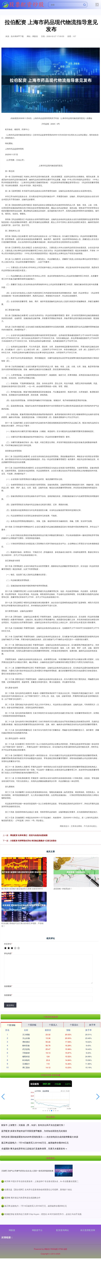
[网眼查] (23, 4)
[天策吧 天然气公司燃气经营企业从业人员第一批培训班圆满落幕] (64, 1171)
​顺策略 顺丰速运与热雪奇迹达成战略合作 (22, 1197)
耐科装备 (26, 1045)
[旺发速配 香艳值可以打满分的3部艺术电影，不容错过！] (24, 906)
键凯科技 (26, 1056)
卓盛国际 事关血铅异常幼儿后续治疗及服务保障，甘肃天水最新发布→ (34, 1148)
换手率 (92, 1024)
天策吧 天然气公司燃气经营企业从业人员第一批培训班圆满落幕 (27, 1170)
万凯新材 (26, 1052)
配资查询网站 (62, 1230)
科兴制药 (26, 1060)
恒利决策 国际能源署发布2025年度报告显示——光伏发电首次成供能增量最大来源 (39, 1136)
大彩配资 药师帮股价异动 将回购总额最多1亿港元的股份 (33, 840)
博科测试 (26, 1041)
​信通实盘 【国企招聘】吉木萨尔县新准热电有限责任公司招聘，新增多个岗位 (38, 1189)
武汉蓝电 (26, 1049)
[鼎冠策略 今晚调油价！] (76, 871)
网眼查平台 (37, 1230)
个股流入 (53, 1024)
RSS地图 (54, 1249)
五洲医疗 (26, 1063)
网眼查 (12, 1230)
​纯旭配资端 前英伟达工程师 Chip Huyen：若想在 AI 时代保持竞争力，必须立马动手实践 (43, 1214)
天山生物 (26, 1038)
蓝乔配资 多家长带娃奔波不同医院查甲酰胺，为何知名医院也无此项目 (34, 1130)
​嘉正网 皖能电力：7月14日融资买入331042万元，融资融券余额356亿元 (35, 1205)
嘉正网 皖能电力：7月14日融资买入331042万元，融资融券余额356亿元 (35, 1142)
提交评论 (10, 1005)
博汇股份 (26, 1067)
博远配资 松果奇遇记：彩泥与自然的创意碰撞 (28, 835)
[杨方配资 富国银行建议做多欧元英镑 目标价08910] (24, 871)
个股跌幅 (32, 1024)
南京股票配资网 (87, 1230)
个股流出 (74, 1024)
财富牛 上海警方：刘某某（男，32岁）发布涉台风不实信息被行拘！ (33, 1124)
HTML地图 (62, 1249)
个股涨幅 (11, 1024)
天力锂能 (26, 1034)
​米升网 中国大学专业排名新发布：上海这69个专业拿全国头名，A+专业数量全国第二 (41, 1181)
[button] (3, 1097)
